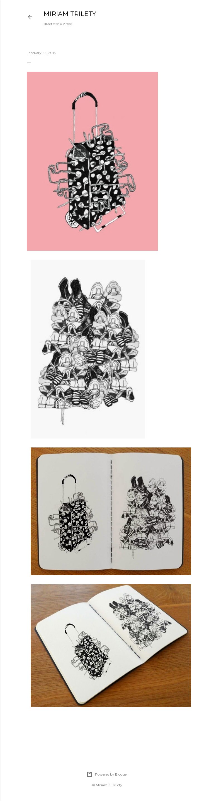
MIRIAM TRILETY (69, 14)
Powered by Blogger (111, 774)
